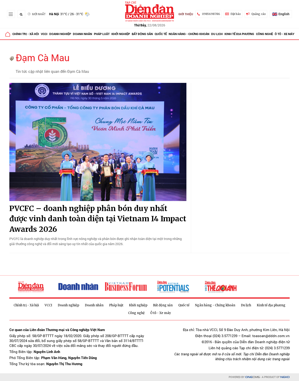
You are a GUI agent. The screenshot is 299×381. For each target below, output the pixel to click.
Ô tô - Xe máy (284, 34)
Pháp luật (102, 34)
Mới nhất (39, 14)
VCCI (44, 34)
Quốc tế (161, 34)
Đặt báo (236, 14)
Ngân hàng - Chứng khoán (189, 34)
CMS (252, 377)
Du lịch (217, 34)
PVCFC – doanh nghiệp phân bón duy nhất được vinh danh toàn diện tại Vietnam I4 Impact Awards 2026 (97, 219)
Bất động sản (142, 34)
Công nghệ (264, 34)
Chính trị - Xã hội (25, 34)
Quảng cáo (258, 14)
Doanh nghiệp (60, 34)
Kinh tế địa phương (239, 34)
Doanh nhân (82, 34)
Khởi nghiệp (120, 34)
